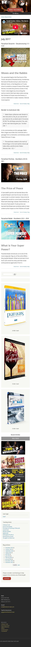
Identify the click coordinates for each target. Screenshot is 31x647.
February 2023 (8, 557)
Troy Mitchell (4, 631)
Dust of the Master (7, 526)
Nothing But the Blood (8, 534)
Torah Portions (4, 629)
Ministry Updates (7, 531)
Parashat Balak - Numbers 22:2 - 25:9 (15, 218)
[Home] (6, 4)
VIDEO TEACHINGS (15, 10)
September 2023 (9, 551)
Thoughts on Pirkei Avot (8, 538)
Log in (4, 516)
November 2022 (9, 562)
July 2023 (7, 554)
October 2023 (8, 549)
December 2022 (9, 560)
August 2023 (8, 552)
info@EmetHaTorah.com (7, 607)
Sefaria (2, 628)
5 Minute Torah (6, 525)
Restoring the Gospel (8, 536)
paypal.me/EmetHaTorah (7, 612)
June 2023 (7, 556)
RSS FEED (15, 438)
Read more (16, 103)
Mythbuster (5, 533)
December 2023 (9, 547)
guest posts (6, 530)
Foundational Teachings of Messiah (11, 528)
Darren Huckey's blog (24, 103)
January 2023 (8, 559)
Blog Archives (8, 17)
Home (2, 17)
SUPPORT (7, 578)
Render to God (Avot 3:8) (10, 110)
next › (19, 565)
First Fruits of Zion (5, 625)
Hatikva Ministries (5, 627)
